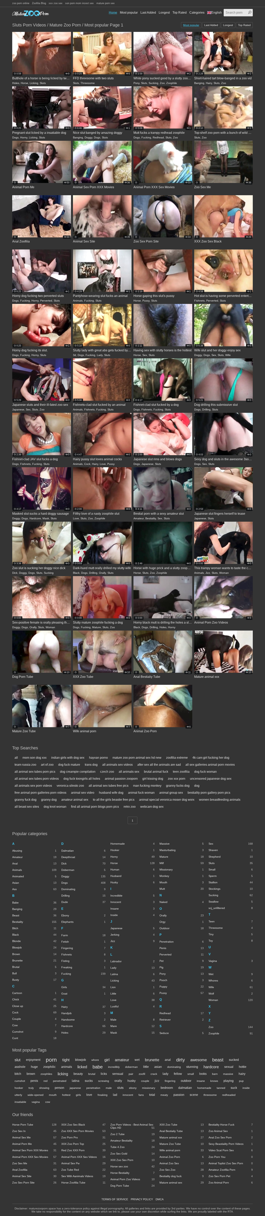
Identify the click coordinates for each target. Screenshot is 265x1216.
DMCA (160, 1199)
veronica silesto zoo (70, 785)
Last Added (148, 12)
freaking (102, 1094)
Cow (34, 1025)
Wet (231, 974)
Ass (34, 889)
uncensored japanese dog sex (210, 778)
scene (194, 1094)
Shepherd (231, 856)
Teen (231, 921)
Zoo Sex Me (34, 1163)
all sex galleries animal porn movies (210, 764)
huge (34, 1066)
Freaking (83, 967)
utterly (18, 1094)
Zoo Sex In (34, 1131)
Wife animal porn (181, 1150)
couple (145, 1080)
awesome (198, 1060)
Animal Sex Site (34, 1176)
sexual (228, 1066)
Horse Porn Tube (34, 1124)
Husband (132, 875)
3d (74, 355)
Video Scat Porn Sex (231, 1150)
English (216, 12)
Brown (34, 954)
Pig (181, 967)
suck (234, 1087)
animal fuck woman (141, 792)
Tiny (231, 934)
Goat (83, 993)
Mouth (181, 882)
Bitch (34, 928)
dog (196, 785)
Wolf (231, 993)
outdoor (186, 1080)
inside (246, 1087)
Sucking (153, 83)
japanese (75, 1087)
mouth (53, 1094)
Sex (144, 355)
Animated (34, 876)
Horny (23, 137)
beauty (78, 1073)
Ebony (83, 915)
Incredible (132, 895)
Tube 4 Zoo (132, 1147)
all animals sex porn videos (33, 785)
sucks (89, 1080)
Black (76, 572)
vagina (36, 1101)
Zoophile (171, 83)
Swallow (231, 901)
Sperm (231, 875)
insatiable (20, 1101)
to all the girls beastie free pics (113, 799)
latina (75, 1080)
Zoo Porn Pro (83, 1137)
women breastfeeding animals (219, 799)
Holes (15, 83)
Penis (181, 948)
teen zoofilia (181, 771)
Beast (34, 915)
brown (31, 1073)
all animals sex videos (117, 764)
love (89, 1094)
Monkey (181, 875)
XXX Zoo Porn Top (83, 1143)
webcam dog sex (152, 806)
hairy (242, 1073)
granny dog (49, 799)
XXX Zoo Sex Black (83, 1124)
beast (217, 1059)
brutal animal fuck (156, 771)
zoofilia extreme (177, 757)
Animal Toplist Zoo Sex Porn (231, 1163)
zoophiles (46, 1073)
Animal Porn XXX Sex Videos (83, 1156)
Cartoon (34, 993)
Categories (196, 12)
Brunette (34, 960)
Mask (45, 518)
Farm (83, 935)
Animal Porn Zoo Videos (132, 1179)
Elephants (83, 921)
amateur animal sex (74, 799)
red (45, 1080)
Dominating (83, 889)
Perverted (46, 300)
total (152, 1094)
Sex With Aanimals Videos (83, 1176)
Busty (34, 979)
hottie (242, 1066)
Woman (224, 572)
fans (141, 1094)
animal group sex (171, 792)
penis (34, 1080)
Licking (34, 83)
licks (104, 1073)
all (16, 757)
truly (31, 1087)
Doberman (83, 869)
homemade (204, 1087)
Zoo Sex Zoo (181, 1169)
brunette (152, 1060)
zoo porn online (20, 3)
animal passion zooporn (121, 778)
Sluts (43, 83)
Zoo (162, 83)
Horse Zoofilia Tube (83, 1182)
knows (214, 1080)
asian (158, 1066)
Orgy (181, 921)
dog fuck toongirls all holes (81, 778)
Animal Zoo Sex (181, 1163)
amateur (122, 1060)
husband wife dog (111, 792)
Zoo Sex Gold (132, 1153)
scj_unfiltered (231, 908)
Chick (34, 999)
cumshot (20, 1080)
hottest (66, 1094)
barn (215, 1073)
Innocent (132, 902)
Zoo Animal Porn (231, 1182)
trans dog (91, 764)
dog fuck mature (69, 764)
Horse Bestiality (132, 1172)
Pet (181, 960)
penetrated (59, 1080)
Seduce (181, 1033)
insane (201, 1080)
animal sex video (82, 792)
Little (132, 993)
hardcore (211, 1067)
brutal (91, 1073)
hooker (19, 1087)
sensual (117, 1073)
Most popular (129, 12)
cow (47, 1101)
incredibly (114, 1066)
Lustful (132, 1006)
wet (137, 1059)
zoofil (142, 1073)
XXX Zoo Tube (181, 1124)
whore (95, 1059)
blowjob (80, 1059)
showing (44, 1087)
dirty (180, 1059)
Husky (132, 882)
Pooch (181, 980)
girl (106, 1060)
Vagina (231, 960)
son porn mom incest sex (79, 3)
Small (231, 869)
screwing (103, 1080)
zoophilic (49, 1066)
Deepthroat (83, 857)
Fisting (83, 960)
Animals (78, 300)
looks (203, 1073)
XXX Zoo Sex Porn (132, 1160)
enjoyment (33, 1059)
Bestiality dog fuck (181, 1176)
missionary (148, 1087)
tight (66, 1060)
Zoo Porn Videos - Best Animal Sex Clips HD (132, 1126)
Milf (181, 863)
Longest (164, 12)
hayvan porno (98, 757)
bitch (18, 1073)
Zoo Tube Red (83, 1169)
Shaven (231, 850)
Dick (14, 572)
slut (18, 1060)
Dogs (15, 137)
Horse (24, 83)
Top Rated (179, 12)
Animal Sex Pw (83, 1163)
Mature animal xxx (181, 1137)
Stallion (231, 882)
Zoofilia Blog (39, 3)
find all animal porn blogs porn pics (95, 806)
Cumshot (34, 1031)
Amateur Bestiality (132, 1140)
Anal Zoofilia (34, 1169)
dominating (174, 1066)
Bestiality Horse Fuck (231, 1124)
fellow (178, 1073)
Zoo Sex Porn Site (34, 1182)
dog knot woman (55, 806)
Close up (34, 1006)
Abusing (34, 850)
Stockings (231, 888)
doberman (131, 1066)
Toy (231, 940)
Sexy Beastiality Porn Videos (231, 1143)
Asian (34, 882)
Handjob (83, 1013)
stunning (192, 1066)
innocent (128, 1094)
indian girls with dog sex (67, 757)
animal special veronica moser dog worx (166, 799)
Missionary (181, 869)
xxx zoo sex (55, 3)
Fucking (146, 137)
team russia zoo (25, 764)
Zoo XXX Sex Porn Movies (83, 1131)
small (190, 1073)
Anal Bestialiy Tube (181, 1131)
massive (228, 1073)
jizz (157, 1080)
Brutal (34, 966)
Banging (199, 83)
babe (98, 1066)
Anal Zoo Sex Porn (231, 1137)
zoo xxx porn (176, 778)
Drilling (206, 409)
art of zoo (47, 764)
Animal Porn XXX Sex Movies (34, 1156)
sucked (234, 1059)
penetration (93, 1087)
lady (165, 1073)
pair (131, 1073)
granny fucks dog (178, 785)
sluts (120, 1087)
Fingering (83, 948)
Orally (102, 572)
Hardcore (35, 518)
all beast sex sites (27, 806)
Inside (132, 915)
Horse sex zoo (132, 1166)
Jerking (132, 934)
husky (131, 1080)
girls (78, 1094)
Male (132, 1019)
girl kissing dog (152, 778)
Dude (83, 902)
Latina (132, 974)
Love (103, 463)
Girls (83, 987)
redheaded (229, 1094)
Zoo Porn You (231, 1156)
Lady (100, 355)
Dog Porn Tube (132, 1185)
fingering (170, 1080)
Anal (34, 863)
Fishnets (199, 300)
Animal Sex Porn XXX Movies (34, 1150)
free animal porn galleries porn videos (40, 792)
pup (241, 1080)
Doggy (88, 137)
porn (51, 1060)
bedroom (167, 1087)
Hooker (132, 850)
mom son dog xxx (35, 757)
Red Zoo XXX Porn (83, 1150)
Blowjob (34, 947)
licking (63, 1074)
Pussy (146, 300)
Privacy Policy (142, 1199)
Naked (181, 902)
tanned (221, 1087)
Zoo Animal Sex (231, 1131)
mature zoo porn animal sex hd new (137, 757)
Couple (34, 1018)
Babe (34, 902)
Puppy (181, 986)
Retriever (181, 1019)
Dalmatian (83, 850)
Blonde (34, 941)
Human (132, 869)
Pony (136, 83)
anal (168, 1059)
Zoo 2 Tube (132, 1134)
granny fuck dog (25, 799)
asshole (20, 1066)
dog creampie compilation (77, 771)
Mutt (181, 888)
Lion (132, 987)
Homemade (132, 843)
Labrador (132, 961)
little (146, 1066)
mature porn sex (105, 3)
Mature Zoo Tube (181, 1143)
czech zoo (107, 771)
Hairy (209, 83)
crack (154, 1073)
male (109, 1087)
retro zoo (130, 806)
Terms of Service (114, 1199)
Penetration (181, 941)
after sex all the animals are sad (159, 764)
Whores (231, 980)
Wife (228, 355)
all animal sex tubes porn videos (37, 778)
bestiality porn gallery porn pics (209, 792)
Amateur (138, 518)
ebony (133, 1087)
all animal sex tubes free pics (108, 785)
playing (228, 1080)
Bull (34, 973)
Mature (96, 627)
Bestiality (150, 518)
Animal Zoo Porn (181, 1156)
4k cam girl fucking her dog (210, 757)
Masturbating (181, 850)
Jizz (207, 572)
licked (82, 1067)
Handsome (83, 1019)
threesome (210, 1094)
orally (118, 1080)
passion (178, 1094)
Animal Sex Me (34, 1137)
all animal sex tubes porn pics (35, 771)
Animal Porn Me (34, 1143)
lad (115, 1094)
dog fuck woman (205, 771)
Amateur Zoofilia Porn (231, 1169)
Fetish (83, 941)
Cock (87, 463)
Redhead (158, 137)
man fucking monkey (147, 785)
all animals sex (129, 771)
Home (113, 12)
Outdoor (181, 928)
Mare (132, 1026)
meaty (164, 1094)
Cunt (34, 1038)
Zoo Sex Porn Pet (231, 1176)
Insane (132, 908)
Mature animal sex (181, 1182)
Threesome (88, 83)
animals (66, 1066)
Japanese (18, 409)
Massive (181, 843)
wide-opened (35, 1094)
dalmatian (185, 1087)
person (59, 1087)
